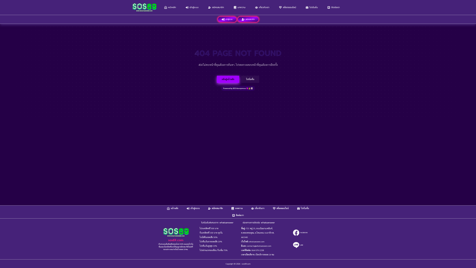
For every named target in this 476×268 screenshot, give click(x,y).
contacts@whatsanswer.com (259, 246)
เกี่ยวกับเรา (264, 7)
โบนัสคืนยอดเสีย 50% (209, 237)
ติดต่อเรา (335, 7)
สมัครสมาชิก (218, 7)
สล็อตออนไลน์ (289, 7)
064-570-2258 (258, 250)
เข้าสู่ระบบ (194, 7)
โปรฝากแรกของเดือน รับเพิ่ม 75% (214, 250)
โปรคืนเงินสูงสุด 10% (208, 246)
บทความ (241, 7)
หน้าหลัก (172, 7)
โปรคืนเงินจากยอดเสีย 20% (211, 241)
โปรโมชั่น (314, 7)
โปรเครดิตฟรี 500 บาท (209, 228)
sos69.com (175, 240)
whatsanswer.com (256, 241)
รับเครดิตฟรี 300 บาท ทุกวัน (211, 232)
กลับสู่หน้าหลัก (228, 79)
